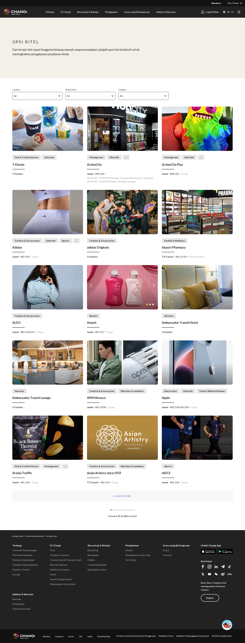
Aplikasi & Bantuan (22, 594)
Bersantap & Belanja (99, 545)
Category (122, 89)
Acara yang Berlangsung (176, 545)
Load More (122, 496)
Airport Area (70, 89)
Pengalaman (132, 545)
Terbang (17, 545)
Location (16, 89)
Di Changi (55, 545)
